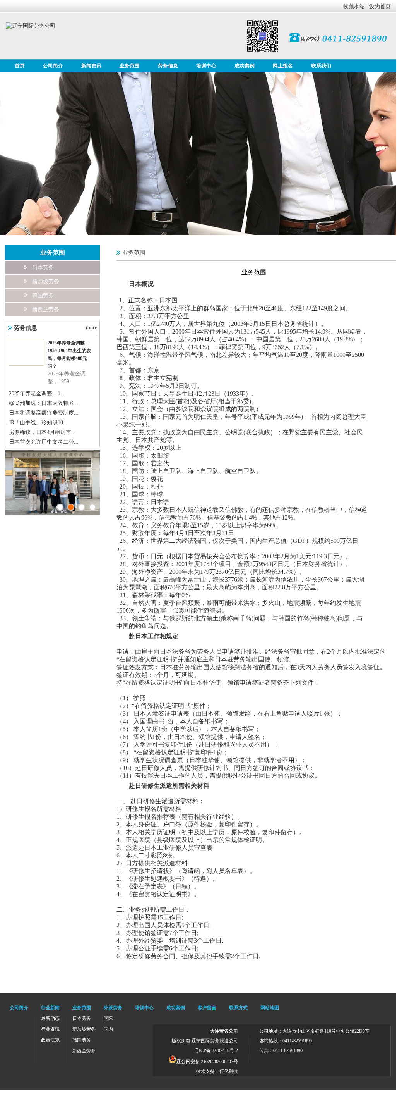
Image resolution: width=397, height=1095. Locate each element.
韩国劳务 (43, 295)
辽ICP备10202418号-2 (216, 1050)
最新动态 (50, 1018)
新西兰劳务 (45, 309)
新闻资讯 (91, 66)
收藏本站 (354, 6)
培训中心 (206, 66)
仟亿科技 (228, 1071)
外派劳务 (113, 1008)
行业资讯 (50, 1029)
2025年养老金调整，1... (37, 393)
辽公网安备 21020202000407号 (207, 1061)
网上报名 (283, 66)
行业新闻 (50, 1008)
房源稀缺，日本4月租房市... (42, 432)
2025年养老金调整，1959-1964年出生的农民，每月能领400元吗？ (69, 354)
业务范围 (130, 66)
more (91, 328)
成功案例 (244, 66)
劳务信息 (168, 66)
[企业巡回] (81, 507)
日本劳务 (43, 267)
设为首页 (380, 6)
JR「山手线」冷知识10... (38, 422)
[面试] (59, 507)
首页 (20, 66)
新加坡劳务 (45, 281)
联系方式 (238, 1008)
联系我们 (321, 66)
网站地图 (269, 1008)
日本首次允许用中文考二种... (44, 442)
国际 (108, 1018)
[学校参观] (70, 507)
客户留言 (207, 1008)
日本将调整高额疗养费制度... (44, 413)
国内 (108, 1029)
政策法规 (50, 1040)
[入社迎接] (92, 507)
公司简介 (53, 66)
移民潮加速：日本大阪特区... (44, 403)
